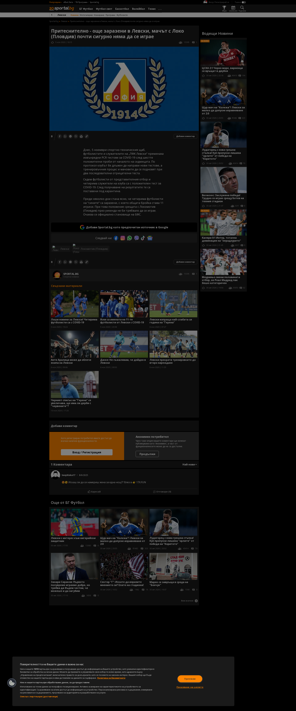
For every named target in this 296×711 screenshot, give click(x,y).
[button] (12, 683)
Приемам (190, 678)
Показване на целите (190, 687)
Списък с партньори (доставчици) (39, 696)
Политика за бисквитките (111, 678)
